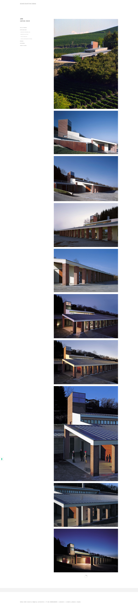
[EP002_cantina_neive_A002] (86, 132)
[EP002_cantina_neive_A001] (86, 64)
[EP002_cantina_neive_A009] (86, 505)
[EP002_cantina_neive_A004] (86, 225)
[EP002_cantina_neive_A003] (86, 178)
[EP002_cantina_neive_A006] (86, 316)
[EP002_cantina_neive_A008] (86, 433)
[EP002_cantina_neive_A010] (86, 550)
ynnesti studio (76, 602)
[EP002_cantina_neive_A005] (86, 270)
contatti (61, 602)
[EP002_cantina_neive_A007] (86, 362)
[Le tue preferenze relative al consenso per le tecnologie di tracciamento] (2, 459)
